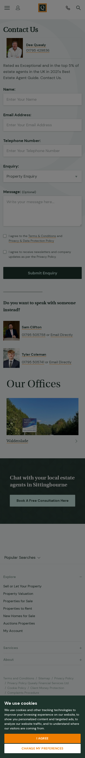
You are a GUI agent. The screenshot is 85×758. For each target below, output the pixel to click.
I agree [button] (42, 738)
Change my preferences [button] (42, 748)
